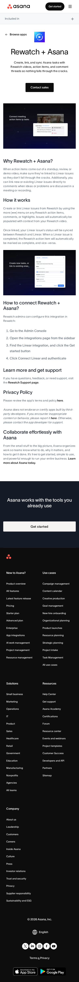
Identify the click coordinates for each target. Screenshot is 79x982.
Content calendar (52, 591)
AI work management (18, 642)
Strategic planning (53, 642)
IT (7, 716)
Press (9, 863)
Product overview (16, 583)
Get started (55, 6)
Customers (12, 834)
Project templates (52, 746)
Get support (49, 701)
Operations (12, 709)
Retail (9, 746)
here (60, 400)
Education (12, 760)
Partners (47, 768)
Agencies (11, 782)
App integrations (15, 635)
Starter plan (12, 613)
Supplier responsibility (18, 893)
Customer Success (53, 753)
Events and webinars (54, 738)
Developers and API (53, 760)
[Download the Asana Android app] (52, 971)
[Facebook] (46, 946)
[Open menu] (70, 6)
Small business (14, 694)
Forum (46, 723)
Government (13, 753)
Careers (10, 841)
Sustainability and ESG (18, 900)
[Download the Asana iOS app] (25, 971)
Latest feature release (18, 598)
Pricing (10, 605)
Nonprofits (12, 775)
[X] (25, 946)
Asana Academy (52, 709)
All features (12, 591)
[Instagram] (39, 946)
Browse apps (18, 34)
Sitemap (47, 775)
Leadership (12, 826)
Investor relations (16, 871)
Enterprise (12, 628)
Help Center (49, 694)
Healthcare (12, 738)
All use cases (50, 664)
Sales (9, 731)
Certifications (50, 716)
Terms (33, 958)
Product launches (52, 628)
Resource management (19, 657)
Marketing (12, 701)
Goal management (53, 605)
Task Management (53, 657)
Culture (10, 856)
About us (11, 819)
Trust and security (16, 878)
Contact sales (40, 87)
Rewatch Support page (23, 382)
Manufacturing (14, 768)
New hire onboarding (54, 613)
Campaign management (56, 583)
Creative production (54, 598)
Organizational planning (56, 620)
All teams (11, 790)
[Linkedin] (32, 946)
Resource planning (53, 635)
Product (10, 723)
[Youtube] (53, 946)
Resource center (52, 731)
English (43, 932)
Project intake (50, 650)
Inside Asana (13, 849)
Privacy (10, 886)
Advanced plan (14, 620)
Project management (18, 650)
